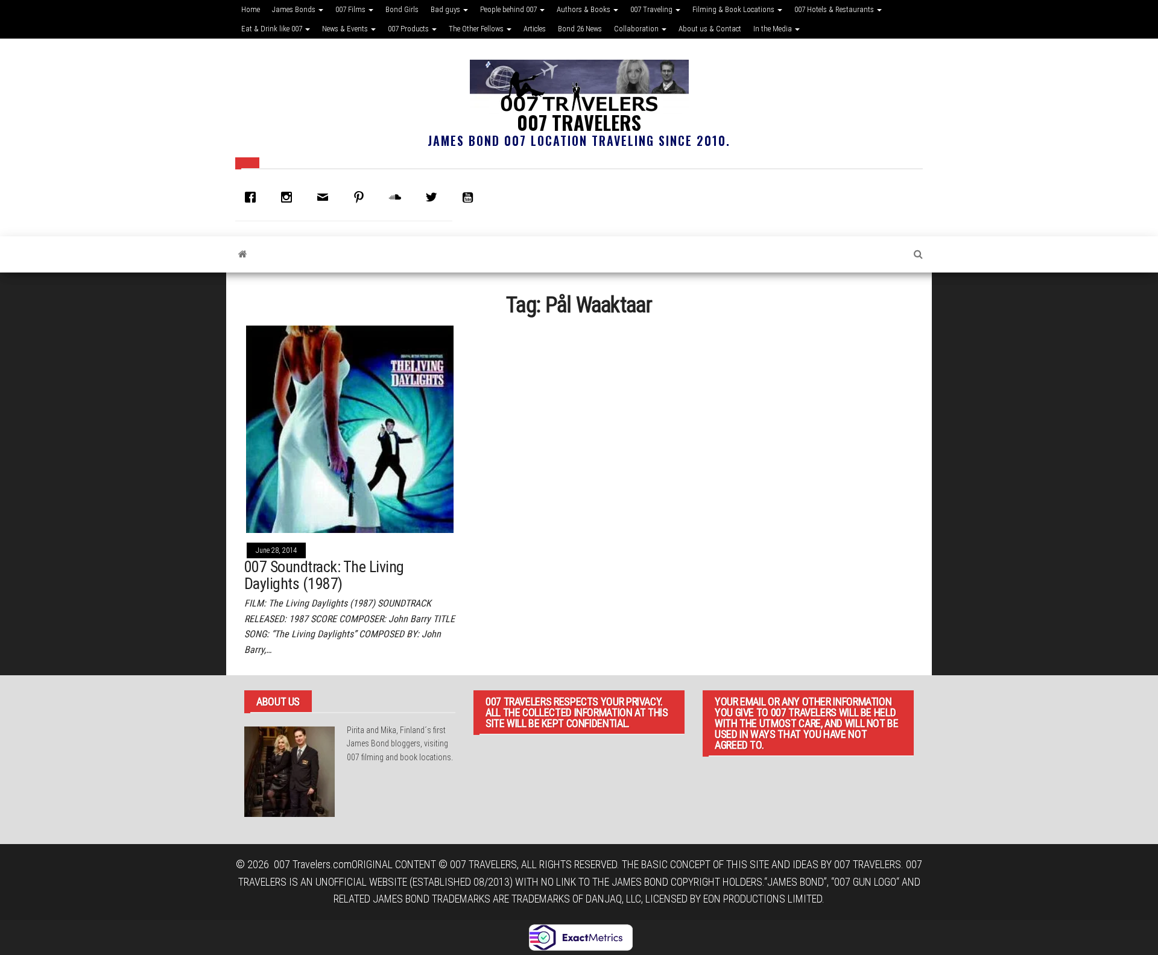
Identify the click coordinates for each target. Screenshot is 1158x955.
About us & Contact (710, 28)
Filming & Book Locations (734, 9)
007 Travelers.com (313, 864)
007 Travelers (579, 122)
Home (250, 9)
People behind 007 (509, 9)
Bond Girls (402, 9)
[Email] (326, 197)
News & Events (346, 28)
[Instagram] (289, 197)
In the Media (773, 28)
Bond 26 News (580, 28)
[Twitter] (434, 197)
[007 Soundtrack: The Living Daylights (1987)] (349, 428)
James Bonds (294, 9)
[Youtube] (470, 197)
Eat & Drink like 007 (272, 28)
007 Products (409, 28)
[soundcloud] (398, 197)
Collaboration (637, 28)
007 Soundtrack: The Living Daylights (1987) (323, 575)
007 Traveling (652, 9)
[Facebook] (253, 197)
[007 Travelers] (242, 254)
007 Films (351, 9)
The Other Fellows (477, 28)
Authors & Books (584, 9)
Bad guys (446, 9)
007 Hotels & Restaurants (835, 9)
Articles (535, 28)
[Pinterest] (362, 197)
